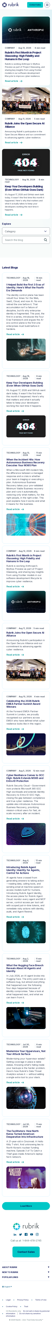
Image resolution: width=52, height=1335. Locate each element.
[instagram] (37, 1234)
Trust (26, 1306)
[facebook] (26, 1234)
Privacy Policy (23, 1300)
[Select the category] (26, 231)
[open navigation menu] (47, 5)
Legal (8, 1300)
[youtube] (31, 1234)
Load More (26, 1206)
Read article (11, 81)
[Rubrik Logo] (10, 4)
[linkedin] (15, 1234)
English (7, 1287)
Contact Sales (35, 5)
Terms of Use (40, 1300)
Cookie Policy (11, 1306)
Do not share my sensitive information (23, 1314)
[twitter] (20, 1234)
